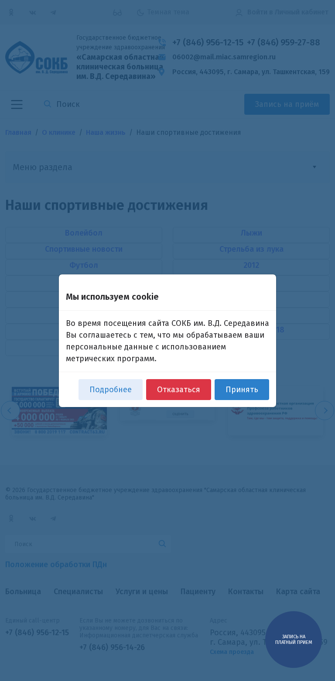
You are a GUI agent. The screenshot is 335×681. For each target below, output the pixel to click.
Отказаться (178, 389)
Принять (242, 389)
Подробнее (110, 389)
